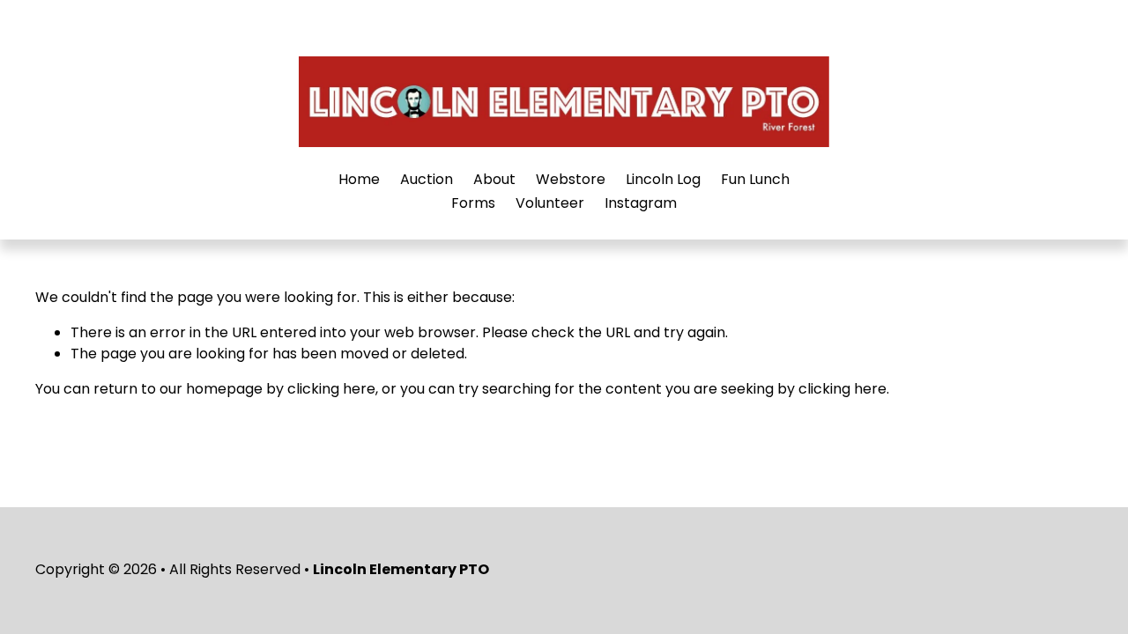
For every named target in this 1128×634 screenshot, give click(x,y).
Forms (473, 203)
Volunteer (550, 203)
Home (359, 179)
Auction (426, 179)
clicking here (331, 389)
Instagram (641, 203)
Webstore (570, 179)
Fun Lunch (755, 179)
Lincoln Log (663, 179)
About (494, 179)
